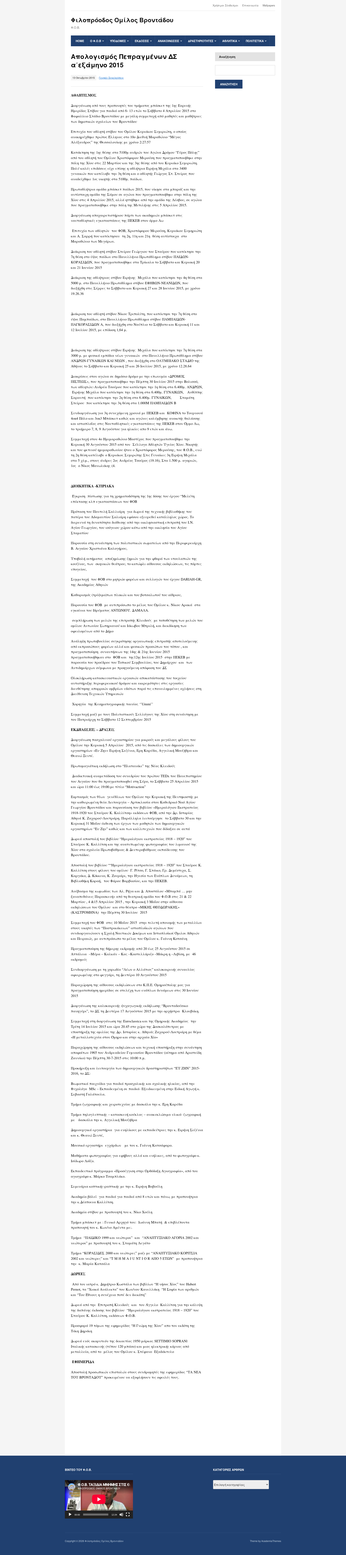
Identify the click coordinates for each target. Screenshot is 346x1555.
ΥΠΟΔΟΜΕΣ (118, 41)
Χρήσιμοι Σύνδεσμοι (225, 5)
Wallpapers (269, 5)
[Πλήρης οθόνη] (128, 1515)
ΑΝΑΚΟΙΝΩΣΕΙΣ (168, 41)
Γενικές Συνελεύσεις (111, 77)
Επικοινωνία (250, 5)
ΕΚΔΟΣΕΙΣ (142, 41)
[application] (99, 1499)
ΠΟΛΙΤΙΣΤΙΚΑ (255, 41)
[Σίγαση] (121, 1515)
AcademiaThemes (271, 1541)
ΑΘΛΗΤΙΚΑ (229, 41)
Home (80, 41)
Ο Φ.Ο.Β (95, 41)
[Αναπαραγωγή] (70, 1515)
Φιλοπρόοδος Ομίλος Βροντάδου (122, 19)
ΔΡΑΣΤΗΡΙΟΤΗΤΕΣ (200, 41)
